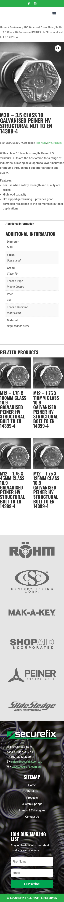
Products (32, 797)
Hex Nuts (48, 27)
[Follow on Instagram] (35, 3)
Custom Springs (32, 804)
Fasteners (16, 27)
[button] (58, 48)
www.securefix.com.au (26, 766)
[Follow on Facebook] (28, 3)
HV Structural (32, 27)
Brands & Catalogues (32, 810)
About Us (32, 791)
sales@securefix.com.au (26, 761)
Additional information (20, 223)
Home (3, 27)
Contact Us (32, 816)
